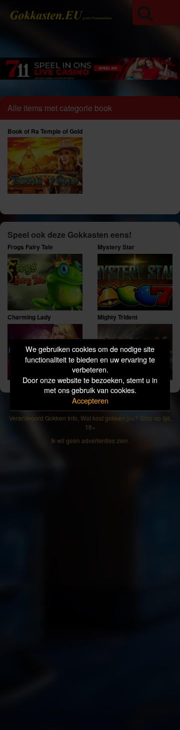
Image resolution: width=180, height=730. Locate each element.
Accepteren (90, 400)
